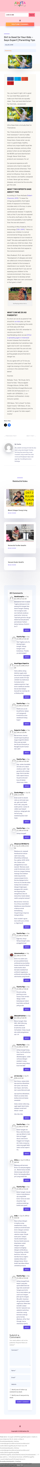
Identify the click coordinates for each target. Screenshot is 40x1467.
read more (12, 513)
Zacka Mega (18, 792)
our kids (17, 321)
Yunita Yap (21, 637)
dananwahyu (19, 953)
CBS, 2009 (20, 229)
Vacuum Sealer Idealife (16, 562)
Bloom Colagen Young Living (17, 510)
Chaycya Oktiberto (21, 844)
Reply (27, 630)
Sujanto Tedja (19, 730)
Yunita (19, 444)
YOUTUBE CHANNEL (20, 24)
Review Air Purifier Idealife (17, 545)
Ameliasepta (19, 596)
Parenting (8, 50)
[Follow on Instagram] (21, 9)
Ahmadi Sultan (20, 1016)
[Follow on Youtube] (18, 9)
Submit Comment (23, 1401)
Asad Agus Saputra (21, 663)
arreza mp (18, 1076)
